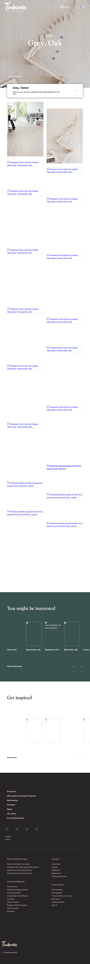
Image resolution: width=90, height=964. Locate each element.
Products (11, 791)
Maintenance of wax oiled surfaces (19, 870)
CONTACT (55, 859)
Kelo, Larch (12, 649)
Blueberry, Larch (52, 649)
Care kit (54, 905)
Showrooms (56, 864)
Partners (11, 804)
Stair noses (56, 899)
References (12, 800)
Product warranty (13, 902)
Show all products (14, 666)
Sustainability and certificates (17, 896)
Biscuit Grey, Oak (33, 649)
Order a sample (12, 908)
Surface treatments (14, 892)
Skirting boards (57, 892)
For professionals (15, 818)
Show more (12, 757)
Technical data (12, 886)
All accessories (57, 889)
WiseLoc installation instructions (18, 864)
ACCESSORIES (57, 885)
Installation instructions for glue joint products (23, 867)
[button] (73, 667)
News (9, 809)
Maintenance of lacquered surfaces (19, 873)
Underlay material (58, 902)
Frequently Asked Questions (17, 905)
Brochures (10, 911)
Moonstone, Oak (71, 649)
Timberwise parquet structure (17, 889)
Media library (56, 873)
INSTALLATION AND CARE (17, 859)
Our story (11, 813)
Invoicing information (59, 876)
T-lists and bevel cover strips (62, 896)
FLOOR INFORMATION (16, 881)
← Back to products (14, 76)
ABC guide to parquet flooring (21, 795)
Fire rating (10, 899)
